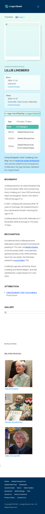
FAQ (28, 491)
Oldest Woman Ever (25, 138)
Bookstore (8, 491)
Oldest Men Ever (10, 485)
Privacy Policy (9, 498)
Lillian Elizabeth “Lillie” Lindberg (21, 292)
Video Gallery (29, 488)
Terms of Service (20, 494)
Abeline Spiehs (31, 247)
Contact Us (21, 498)
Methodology (20, 491)
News (19, 488)
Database (23, 485)
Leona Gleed (19, 260)
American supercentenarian (27, 160)
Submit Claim (9, 488)
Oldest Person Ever (25, 132)
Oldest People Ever (18, 481)
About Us (8, 494)
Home (6, 481)
